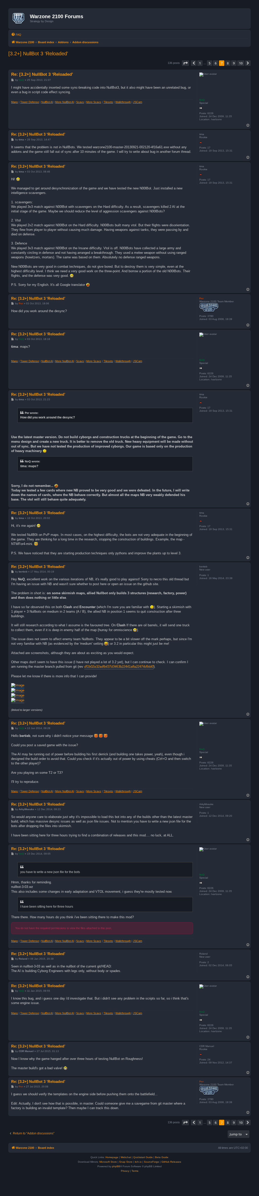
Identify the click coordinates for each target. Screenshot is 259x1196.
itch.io (138, 1161)
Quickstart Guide (143, 1157)
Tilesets (108, 102)
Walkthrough (123, 102)
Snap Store (126, 1161)
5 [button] (209, 63)
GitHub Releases (171, 1161)
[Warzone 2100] (20, 18)
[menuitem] (16, 35)
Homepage (111, 1157)
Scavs (80, 102)
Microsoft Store (108, 1161)
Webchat (126, 1157)
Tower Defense (29, 102)
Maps (14, 102)
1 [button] (200, 63)
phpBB (116, 1166)
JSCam (137, 102)
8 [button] (228, 63)
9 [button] (234, 63)
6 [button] (216, 63)
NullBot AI (47, 102)
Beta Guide (161, 1157)
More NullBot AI (64, 102)
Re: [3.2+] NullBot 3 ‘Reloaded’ (42, 74)
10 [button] (241, 63)
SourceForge (151, 1161)
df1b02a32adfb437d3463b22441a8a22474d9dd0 (119, 666)
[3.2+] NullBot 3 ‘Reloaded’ (38, 53)
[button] (185, 63)
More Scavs (93, 102)
